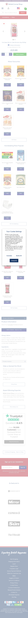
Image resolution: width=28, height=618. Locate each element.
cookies (7, 235)
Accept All (14, 260)
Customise (9, 255)
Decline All (19, 255)
